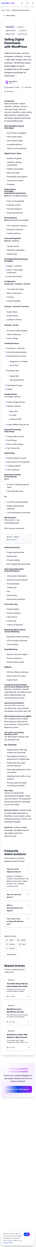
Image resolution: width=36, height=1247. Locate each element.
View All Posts (11, 954)
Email (23, 944)
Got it (26, 1234)
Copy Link (12, 948)
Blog (8, 10)
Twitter (11, 940)
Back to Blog (11, 15)
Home (3, 10)
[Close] (32, 1234)
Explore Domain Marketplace (18, 1089)
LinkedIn (22, 940)
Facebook (12, 944)
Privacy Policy (7, 1242)
